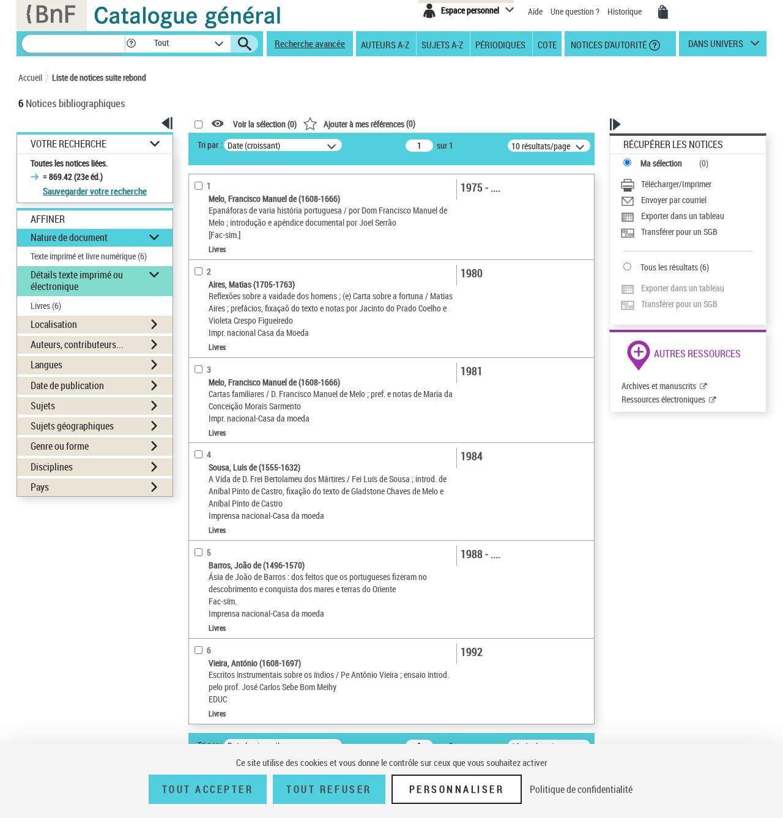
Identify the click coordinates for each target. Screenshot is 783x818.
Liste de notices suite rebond (99, 77)
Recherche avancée (310, 43)
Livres (46, 305)
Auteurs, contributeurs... (77, 344)
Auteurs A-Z (385, 44)
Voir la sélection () (265, 124)
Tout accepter (208, 789)
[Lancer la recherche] (244, 44)
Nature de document (69, 237)
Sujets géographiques (72, 426)
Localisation (54, 324)
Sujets (43, 405)
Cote (547, 44)
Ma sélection (661, 163)
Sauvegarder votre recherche (95, 191)
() (369, 123)
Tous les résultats (669, 267)
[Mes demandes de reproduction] (663, 12)
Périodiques (500, 44)
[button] (130, 44)
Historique (625, 11)
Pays (40, 487)
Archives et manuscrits (659, 386)
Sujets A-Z (442, 44)
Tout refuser (328, 789)
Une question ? (576, 11)
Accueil (30, 77)
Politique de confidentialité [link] (581, 789)
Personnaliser (457, 789)
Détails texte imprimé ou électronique (77, 280)
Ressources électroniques (663, 399)
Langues (46, 364)
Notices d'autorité (608, 44)
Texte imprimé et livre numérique (89, 256)
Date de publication (67, 385)
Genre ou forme (60, 446)
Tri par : (210, 145)
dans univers (715, 46)
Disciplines (52, 467)
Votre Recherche (68, 144)
